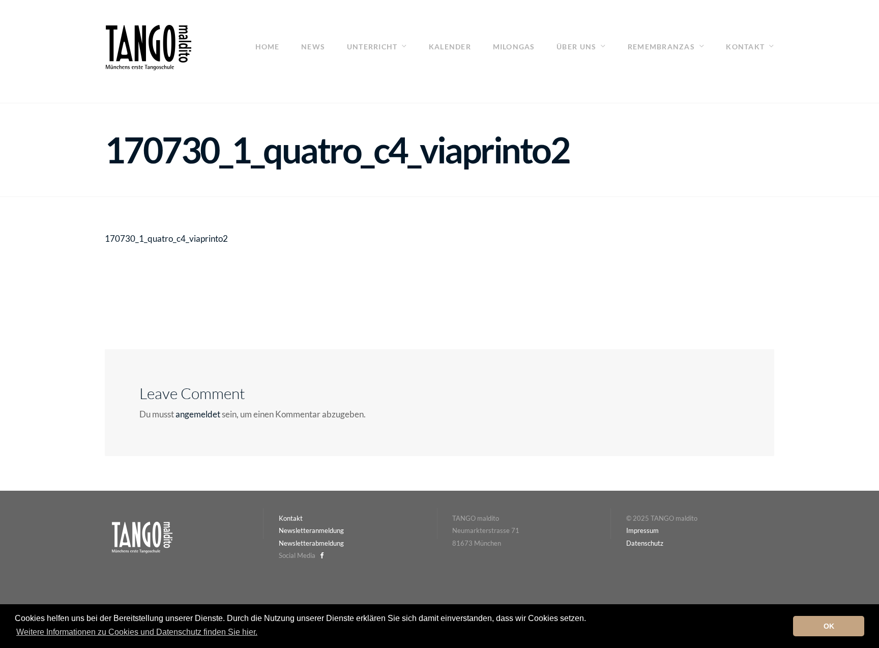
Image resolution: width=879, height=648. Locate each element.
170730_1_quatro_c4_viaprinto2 (166, 238)
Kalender (450, 46)
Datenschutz (644, 543)
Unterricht (372, 46)
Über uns (576, 46)
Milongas (514, 46)
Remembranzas (661, 46)
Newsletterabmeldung (311, 543)
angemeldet (197, 414)
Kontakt (745, 46)
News (313, 46)
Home (267, 46)
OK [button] (829, 626)
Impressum (642, 530)
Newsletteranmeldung (311, 530)
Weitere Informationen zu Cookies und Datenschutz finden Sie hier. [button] (136, 632)
